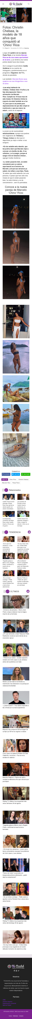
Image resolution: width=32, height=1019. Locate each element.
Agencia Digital (7, 1005)
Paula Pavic (16, 483)
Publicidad (15, 1016)
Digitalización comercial (9, 1003)
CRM (4, 1000)
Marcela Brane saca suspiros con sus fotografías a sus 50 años (15, 81)
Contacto (21, 1016)
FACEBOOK (7, 474)
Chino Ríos (12, 479)
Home (10, 1016)
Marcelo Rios (6, 483)
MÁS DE (4, 479)
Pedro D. (7, 48)
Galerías (26, 48)
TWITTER (16, 474)
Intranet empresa (7, 1001)
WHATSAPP (27, 474)
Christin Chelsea (23, 479)
